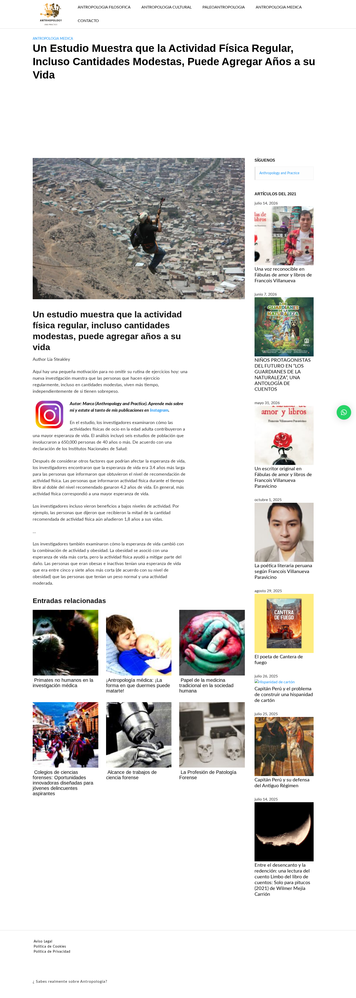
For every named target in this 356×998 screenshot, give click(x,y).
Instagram (159, 410)
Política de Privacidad (52, 951)
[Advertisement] (178, 122)
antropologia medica (53, 38)
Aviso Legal (43, 941)
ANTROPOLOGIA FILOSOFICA (104, 7)
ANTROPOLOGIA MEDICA (279, 7)
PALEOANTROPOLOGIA (223, 7)
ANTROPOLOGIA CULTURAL (166, 7)
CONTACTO (88, 21)
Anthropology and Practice (279, 173)
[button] (344, 412)
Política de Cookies (50, 946)
